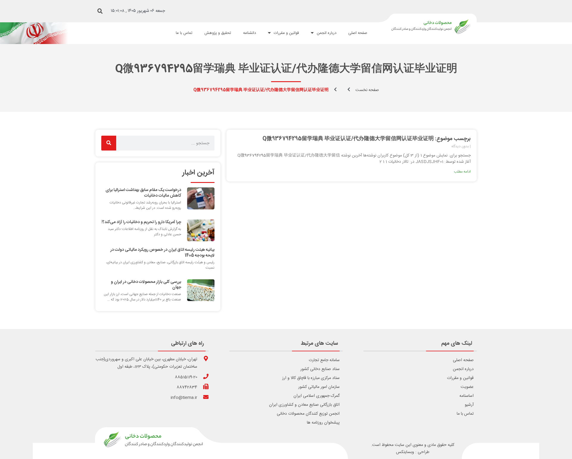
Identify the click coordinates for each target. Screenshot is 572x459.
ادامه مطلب (462, 172)
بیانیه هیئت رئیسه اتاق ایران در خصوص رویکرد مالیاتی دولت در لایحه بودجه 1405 (162, 252)
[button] (100, 11)
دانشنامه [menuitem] (249, 33)
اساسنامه (466, 396)
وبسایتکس (405, 452)
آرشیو (469, 404)
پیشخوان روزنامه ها (323, 422)
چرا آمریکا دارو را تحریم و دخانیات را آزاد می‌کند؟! (141, 222)
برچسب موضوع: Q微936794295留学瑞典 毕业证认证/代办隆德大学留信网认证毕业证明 (366, 138)
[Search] (108, 143)
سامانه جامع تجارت (324, 360)
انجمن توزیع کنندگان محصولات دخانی (308, 413)
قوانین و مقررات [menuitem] (286, 33)
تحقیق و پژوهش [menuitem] (217, 33)
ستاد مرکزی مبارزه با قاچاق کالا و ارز (311, 378)
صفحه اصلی (463, 360)
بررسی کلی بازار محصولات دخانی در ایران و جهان (146, 284)
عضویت (467, 387)
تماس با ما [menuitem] (184, 33)
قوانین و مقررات (460, 378)
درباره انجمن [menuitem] (326, 33)
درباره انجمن (463, 369)
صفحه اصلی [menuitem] (357, 33)
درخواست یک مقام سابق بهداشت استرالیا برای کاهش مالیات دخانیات (143, 193)
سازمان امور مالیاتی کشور (319, 387)
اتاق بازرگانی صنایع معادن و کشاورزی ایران (304, 404)
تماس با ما (465, 413)
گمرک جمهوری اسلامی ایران (316, 396)
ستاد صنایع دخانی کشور (320, 369)
